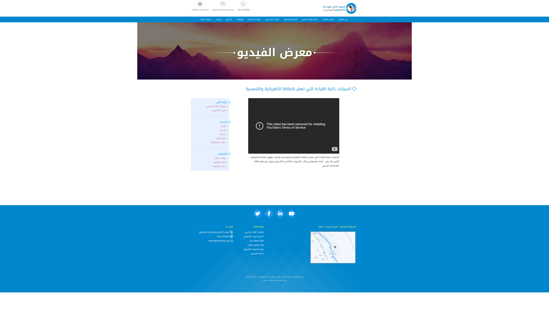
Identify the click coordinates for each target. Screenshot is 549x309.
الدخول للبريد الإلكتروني (253, 236)
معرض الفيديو (274, 52)
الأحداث (222, 130)
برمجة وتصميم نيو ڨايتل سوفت (274, 280)
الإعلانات (222, 134)
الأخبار (223, 126)
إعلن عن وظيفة (219, 166)
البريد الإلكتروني (219, 110)
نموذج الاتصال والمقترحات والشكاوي (214, 232)
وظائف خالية (220, 158)
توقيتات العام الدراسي (216, 106)
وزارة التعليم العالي (255, 245)
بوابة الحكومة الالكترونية (253, 249)
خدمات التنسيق (257, 253)
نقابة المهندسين (256, 240)
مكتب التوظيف (219, 162)
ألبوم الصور (221, 138)
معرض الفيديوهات (218, 142)
